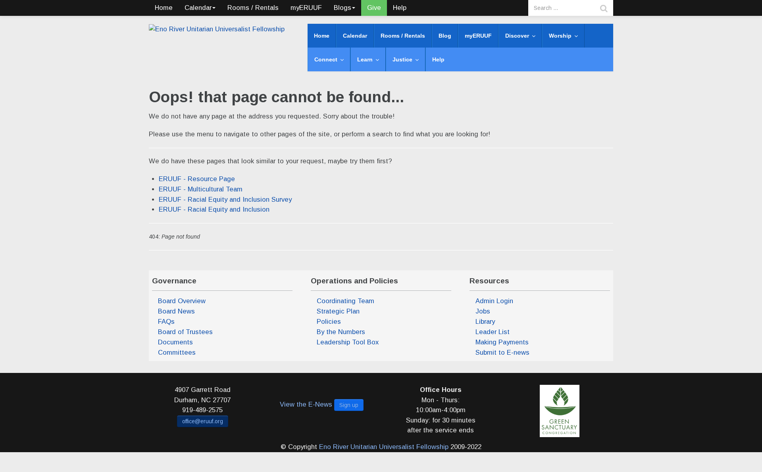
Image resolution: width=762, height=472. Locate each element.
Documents (175, 342)
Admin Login (494, 301)
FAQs (166, 321)
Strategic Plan (338, 311)
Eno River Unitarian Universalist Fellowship (383, 447)
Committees (177, 352)
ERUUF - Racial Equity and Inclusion (214, 209)
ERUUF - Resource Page (197, 179)
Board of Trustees (185, 332)
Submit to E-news (502, 352)
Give (374, 7)
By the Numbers (341, 332)
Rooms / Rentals (253, 7)
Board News (176, 311)
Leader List (492, 332)
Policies (329, 321)
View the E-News (306, 404)
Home (164, 7)
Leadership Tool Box (348, 342)
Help (399, 7)
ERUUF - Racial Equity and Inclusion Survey (225, 199)
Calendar (198, 7)
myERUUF (306, 7)
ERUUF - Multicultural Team (200, 189)
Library (485, 321)
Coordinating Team (345, 301)
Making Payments (502, 342)
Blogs (342, 7)
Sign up (348, 405)
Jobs (482, 311)
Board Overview (182, 301)
